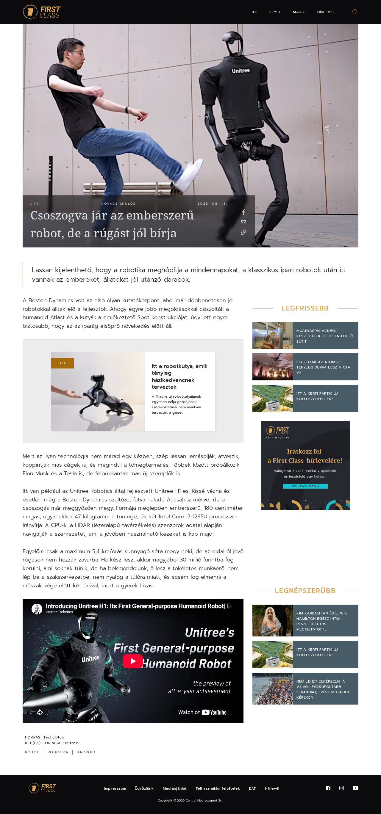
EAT (252, 788)
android (86, 752)
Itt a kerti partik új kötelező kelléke (317, 396)
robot (32, 752)
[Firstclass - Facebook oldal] (328, 788)
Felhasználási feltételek (218, 788)
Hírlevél (326, 12)
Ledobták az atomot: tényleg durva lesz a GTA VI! (323, 367)
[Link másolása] (243, 232)
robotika (59, 752)
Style (275, 12)
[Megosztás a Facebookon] (243, 211)
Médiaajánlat (175, 788)
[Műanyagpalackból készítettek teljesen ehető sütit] (272, 335)
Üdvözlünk (144, 788)
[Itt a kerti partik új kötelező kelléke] (272, 398)
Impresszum (115, 788)
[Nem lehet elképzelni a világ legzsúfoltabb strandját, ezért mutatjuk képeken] (272, 689)
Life (253, 12)
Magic (299, 12)
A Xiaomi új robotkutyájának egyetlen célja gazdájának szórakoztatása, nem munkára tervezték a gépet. (176, 404)
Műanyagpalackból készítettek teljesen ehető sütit (325, 336)
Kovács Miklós (119, 203)
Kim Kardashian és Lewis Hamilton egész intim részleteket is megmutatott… (321, 621)
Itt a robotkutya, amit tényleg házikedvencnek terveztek (179, 377)
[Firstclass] (42, 12)
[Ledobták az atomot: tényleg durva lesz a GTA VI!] (272, 366)
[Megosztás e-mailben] (243, 221)
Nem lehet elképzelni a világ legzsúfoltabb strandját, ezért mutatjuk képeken (323, 689)
